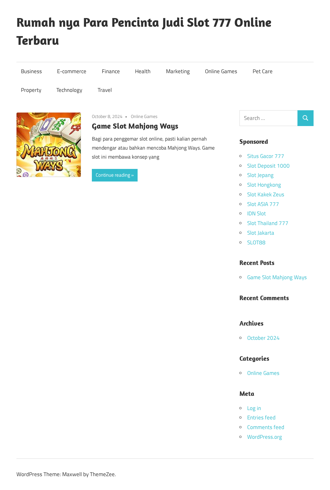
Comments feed (265, 427)
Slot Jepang (260, 175)
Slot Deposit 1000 (268, 166)
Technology (69, 90)
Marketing (178, 71)
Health (142, 71)
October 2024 (263, 338)
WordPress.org (264, 437)
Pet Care (263, 71)
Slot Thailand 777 (267, 223)
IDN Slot (256, 213)
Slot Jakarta (260, 233)
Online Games (221, 71)
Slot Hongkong (264, 185)
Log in (254, 408)
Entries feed (261, 417)
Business (31, 71)
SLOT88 (256, 242)
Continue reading (113, 175)
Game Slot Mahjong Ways (135, 126)
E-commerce (71, 71)
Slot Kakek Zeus (265, 194)
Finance (111, 71)
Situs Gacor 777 (265, 156)
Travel (105, 90)
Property (31, 90)
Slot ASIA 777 (263, 204)
